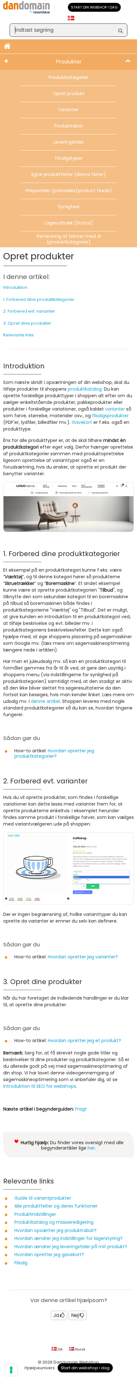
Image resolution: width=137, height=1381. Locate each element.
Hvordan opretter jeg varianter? (83, 957)
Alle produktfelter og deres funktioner (55, 1206)
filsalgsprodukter (110, 415)
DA (60, 1349)
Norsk (79, 1349)
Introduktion (15, 287)
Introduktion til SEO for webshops (39, 1086)
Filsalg (20, 1263)
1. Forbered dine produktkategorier (39, 299)
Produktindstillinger (35, 1214)
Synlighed (68, 207)
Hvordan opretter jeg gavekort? (49, 1254)
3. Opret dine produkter (27, 323)
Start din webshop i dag (94, 7)
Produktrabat (68, 126)
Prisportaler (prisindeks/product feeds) (68, 190)
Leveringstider (68, 142)
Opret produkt (68, 93)
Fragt (81, 1109)
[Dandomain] (26, 12)
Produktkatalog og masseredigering (53, 1222)
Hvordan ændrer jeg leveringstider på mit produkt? (70, 1246)
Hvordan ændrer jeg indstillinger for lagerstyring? (68, 1238)
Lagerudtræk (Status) (68, 223)
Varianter (68, 110)
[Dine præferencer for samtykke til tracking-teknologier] (11, 1370)
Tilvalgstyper (68, 158)
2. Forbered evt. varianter (29, 311)
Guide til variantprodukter (42, 1198)
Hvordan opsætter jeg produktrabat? (55, 1230)
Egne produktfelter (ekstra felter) (69, 174)
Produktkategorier (68, 77)
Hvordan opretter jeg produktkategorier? (54, 754)
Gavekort (82, 422)
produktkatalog (85, 389)
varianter (115, 409)
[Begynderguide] (7, 46)
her (91, 1148)
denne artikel (45, 701)
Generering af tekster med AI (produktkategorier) (68, 239)
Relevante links (18, 335)
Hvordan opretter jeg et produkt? (84, 1040)
